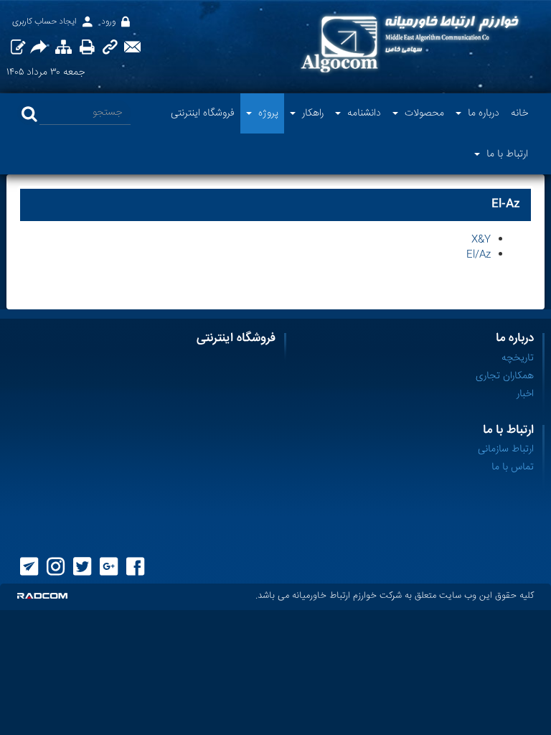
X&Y (481, 240)
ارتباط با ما (508, 430)
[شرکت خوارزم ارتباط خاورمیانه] (410, 44)
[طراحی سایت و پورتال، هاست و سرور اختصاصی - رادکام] (42, 596)
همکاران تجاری (505, 376)
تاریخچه (517, 358)
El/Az (478, 255)
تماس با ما (512, 467)
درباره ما (515, 338)
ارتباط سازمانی (506, 449)
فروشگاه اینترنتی (236, 338)
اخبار (525, 394)
